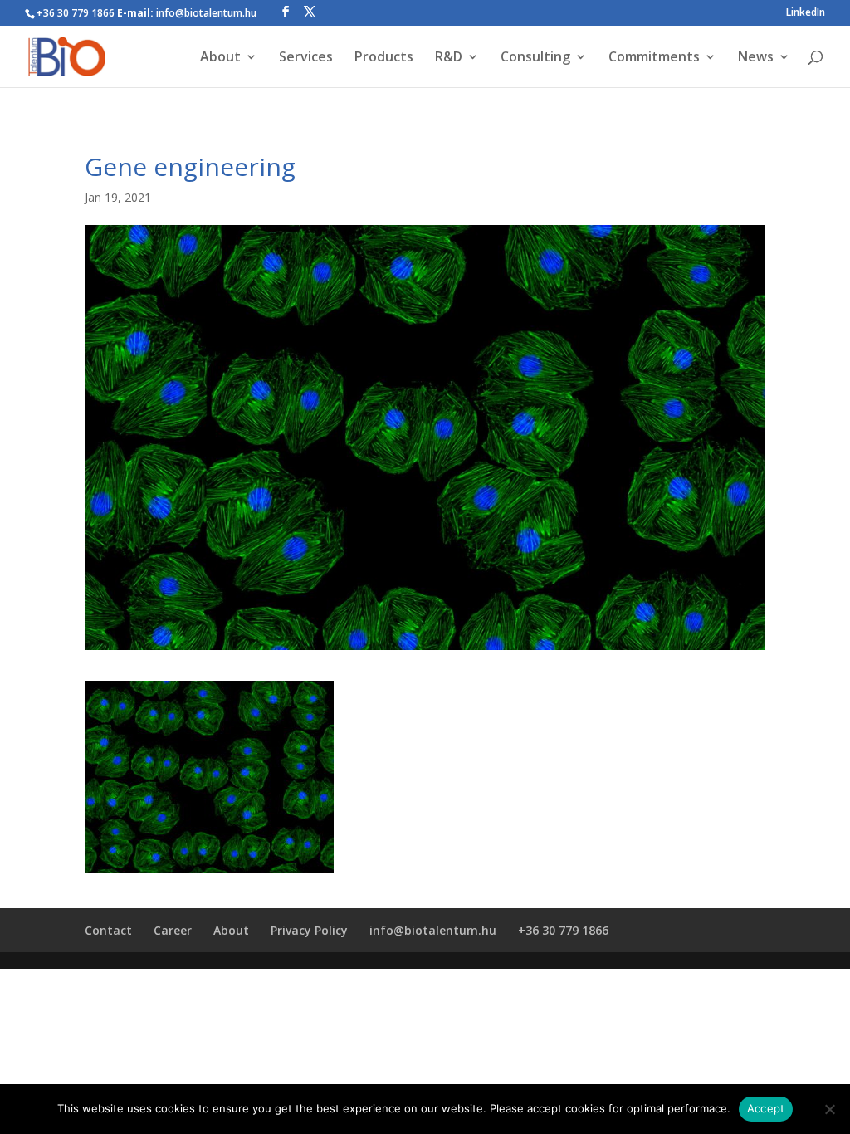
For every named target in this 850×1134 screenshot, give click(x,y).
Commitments (654, 58)
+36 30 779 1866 (563, 930)
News (756, 58)
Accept (766, 1108)
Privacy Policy (309, 930)
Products (383, 58)
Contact (108, 930)
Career (173, 930)
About (220, 58)
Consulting (535, 58)
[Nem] (829, 1109)
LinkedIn (805, 13)
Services (306, 58)
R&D (448, 58)
